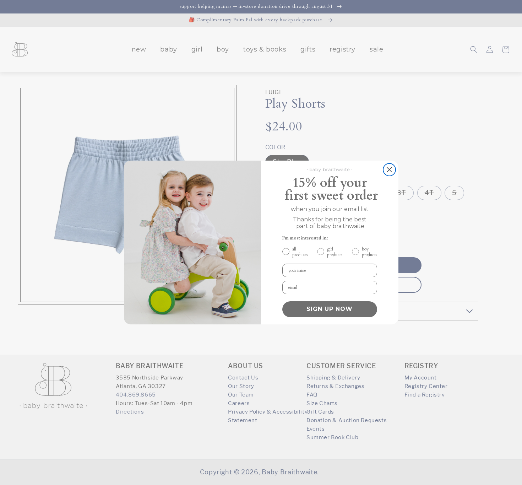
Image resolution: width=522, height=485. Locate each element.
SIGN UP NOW (329, 309)
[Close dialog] (389, 169)
